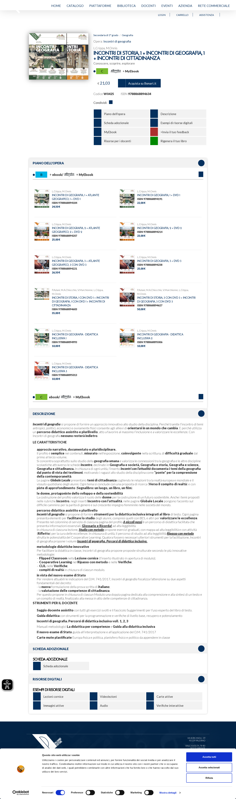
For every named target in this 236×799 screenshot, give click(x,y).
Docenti (148, 6)
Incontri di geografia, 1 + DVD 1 (158, 195)
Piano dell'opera (114, 114)
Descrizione (168, 114)
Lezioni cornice (53, 696)
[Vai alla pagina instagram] (228, 15)
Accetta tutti (209, 757)
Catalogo (75, 6)
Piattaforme (100, 6)
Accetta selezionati (209, 767)
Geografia (127, 35)
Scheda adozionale (116, 123)
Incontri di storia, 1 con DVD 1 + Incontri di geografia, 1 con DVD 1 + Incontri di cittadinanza (80, 302)
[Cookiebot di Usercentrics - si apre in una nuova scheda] (21, 792)
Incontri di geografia (117, 41)
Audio (104, 705)
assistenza (206, 14)
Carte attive (165, 696)
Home (56, 6)
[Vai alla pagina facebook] (225, 15)
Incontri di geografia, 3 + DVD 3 (159, 261)
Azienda (185, 6)
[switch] (90, 792)
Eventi (167, 6)
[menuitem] (56, 5)
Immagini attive (53, 705)
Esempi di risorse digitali (176, 123)
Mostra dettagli (168, 792)
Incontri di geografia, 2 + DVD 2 (159, 228)
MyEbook (110, 132)
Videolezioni (108, 696)
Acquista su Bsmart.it (142, 83)
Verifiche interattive (170, 705)
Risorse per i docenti (117, 141)
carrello (182, 14)
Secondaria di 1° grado (105, 35)
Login (162, 14)
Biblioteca (126, 6)
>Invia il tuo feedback (175, 132)
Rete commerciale (214, 6)
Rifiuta (209, 778)
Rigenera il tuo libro (174, 141)
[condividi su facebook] (111, 103)
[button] (201, 174)
